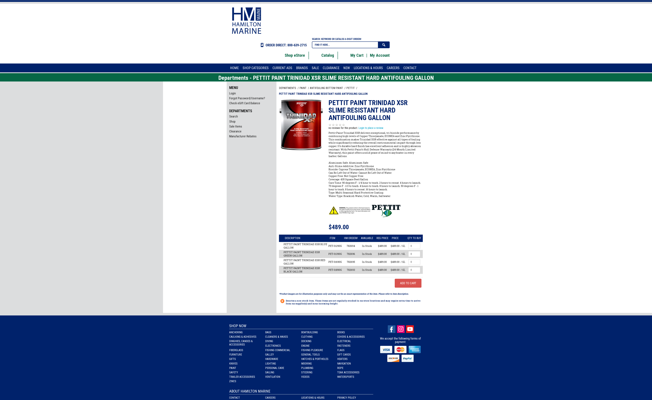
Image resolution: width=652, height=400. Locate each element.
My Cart (357, 55)
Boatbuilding (309, 332)
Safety (233, 372)
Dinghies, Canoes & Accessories (241, 343)
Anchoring (236, 332)
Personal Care (274, 368)
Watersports (345, 376)
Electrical (344, 341)
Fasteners (343, 345)
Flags (341, 350)
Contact (234, 397)
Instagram (401, 329)
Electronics (273, 345)
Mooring (306, 363)
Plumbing (307, 368)
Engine (305, 345)
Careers (270, 397)
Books (341, 332)
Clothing (307, 336)
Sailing (269, 372)
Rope (340, 368)
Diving (269, 341)
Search (233, 116)
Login (232, 93)
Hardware (271, 359)
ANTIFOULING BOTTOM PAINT (327, 88)
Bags (268, 332)
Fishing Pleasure (312, 350)
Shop (232, 121)
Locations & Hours (312, 397)
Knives (233, 363)
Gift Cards (344, 354)
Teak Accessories (348, 372)
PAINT (303, 88)
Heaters (342, 359)
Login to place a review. (371, 128)
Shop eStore (295, 55)
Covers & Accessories (351, 336)
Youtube (410, 329)
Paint (232, 368)
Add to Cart (408, 283)
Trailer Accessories (242, 376)
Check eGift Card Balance (244, 103)
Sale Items (235, 126)
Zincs (232, 381)
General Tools (310, 354)
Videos (305, 376)
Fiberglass (236, 350)
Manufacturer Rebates (243, 136)
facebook (391, 329)
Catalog (327, 55)
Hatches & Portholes (314, 359)
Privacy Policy (346, 397)
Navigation (344, 363)
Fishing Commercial (277, 350)
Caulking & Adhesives (242, 336)
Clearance (235, 131)
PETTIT (350, 88)
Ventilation (272, 376)
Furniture (235, 354)
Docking (306, 341)
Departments (288, 88)
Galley (269, 354)
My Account (380, 55)
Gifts (232, 359)
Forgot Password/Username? (247, 98)
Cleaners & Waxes (276, 336)
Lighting (270, 363)
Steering (306, 372)
